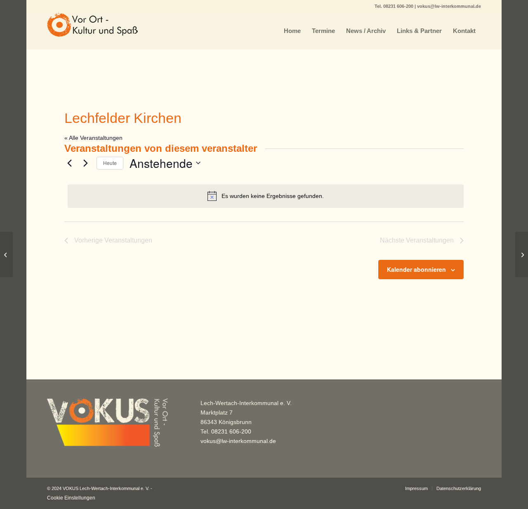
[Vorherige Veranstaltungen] (69, 163)
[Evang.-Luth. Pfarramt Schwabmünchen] (6, 254)
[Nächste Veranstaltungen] (85, 163)
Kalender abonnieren (416, 269)
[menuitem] (292, 31)
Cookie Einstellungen (71, 498)
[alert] (266, 195)
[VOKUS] (92, 31)
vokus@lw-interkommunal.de (449, 6)
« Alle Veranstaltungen (93, 137)
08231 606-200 (399, 6)
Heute (110, 162)
